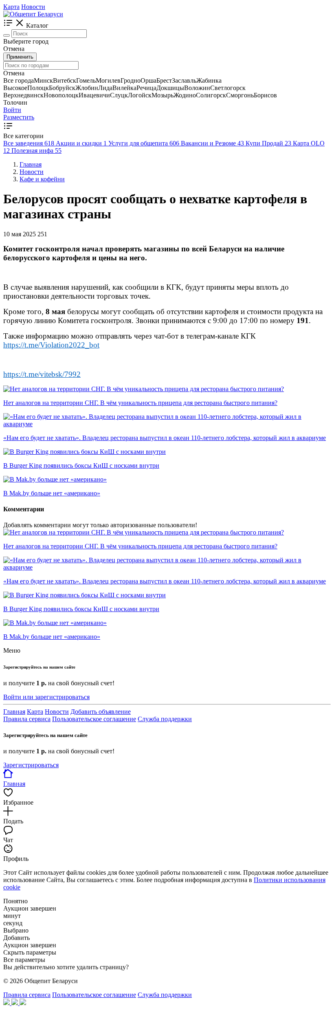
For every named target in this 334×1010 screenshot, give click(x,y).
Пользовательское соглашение (94, 718)
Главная (14, 711)
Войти (12, 109)
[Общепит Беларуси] (33, 14)
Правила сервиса (27, 718)
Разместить (18, 117)
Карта (11, 6)
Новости (33, 6)
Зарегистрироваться (31, 764)
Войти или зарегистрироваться (46, 696)
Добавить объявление (100, 711)
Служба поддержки (165, 718)
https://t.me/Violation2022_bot (51, 345)
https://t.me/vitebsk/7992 (42, 374)
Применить (20, 57)
